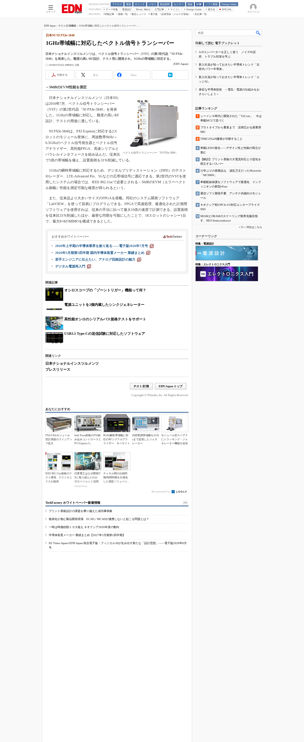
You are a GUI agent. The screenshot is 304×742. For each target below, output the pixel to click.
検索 (258, 33)
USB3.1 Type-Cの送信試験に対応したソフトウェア (104, 333)
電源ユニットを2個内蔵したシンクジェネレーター (104, 304)
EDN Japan (50, 25)
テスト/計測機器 (67, 25)
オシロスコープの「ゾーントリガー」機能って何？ (105, 290)
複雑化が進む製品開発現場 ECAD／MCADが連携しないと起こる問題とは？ (99, 519)
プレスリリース (57, 369)
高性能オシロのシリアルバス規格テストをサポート (105, 319)
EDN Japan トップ (170, 386)
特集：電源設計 (204, 243)
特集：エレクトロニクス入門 (212, 264)
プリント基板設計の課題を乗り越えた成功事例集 (80, 511)
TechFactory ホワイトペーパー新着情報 (72, 502)
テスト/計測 (141, 386)
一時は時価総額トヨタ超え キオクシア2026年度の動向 (84, 527)
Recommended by (161, 491)
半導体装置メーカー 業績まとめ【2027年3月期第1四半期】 (87, 535)
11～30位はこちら (251, 227)
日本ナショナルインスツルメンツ (72, 363)
